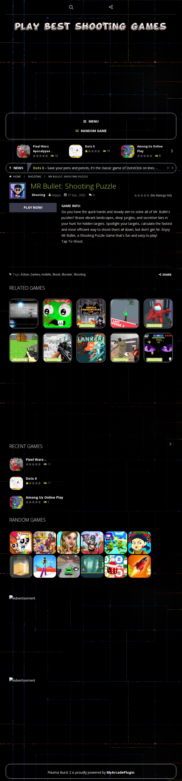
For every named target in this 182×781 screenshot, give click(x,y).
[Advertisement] (91, 71)
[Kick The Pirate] (92, 542)
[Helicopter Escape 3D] (116, 542)
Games (35, 274)
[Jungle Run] (92, 566)
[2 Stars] (139, 195)
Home (17, 176)
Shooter (67, 274)
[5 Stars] (148, 195)
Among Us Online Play (52, 168)
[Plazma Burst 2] (91, 26)
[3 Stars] (142, 195)
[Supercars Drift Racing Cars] (68, 566)
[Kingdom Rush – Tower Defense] (44, 542)
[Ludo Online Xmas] (116, 566)
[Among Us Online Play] (16, 502)
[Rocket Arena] (139, 566)
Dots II (90, 146)
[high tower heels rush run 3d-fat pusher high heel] (44, 566)
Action (25, 274)
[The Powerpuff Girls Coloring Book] (21, 542)
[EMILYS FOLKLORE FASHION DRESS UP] (68, 542)
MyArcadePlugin (120, 772)
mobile (46, 274)
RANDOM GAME (93, 131)
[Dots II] (16, 483)
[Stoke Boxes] (21, 566)
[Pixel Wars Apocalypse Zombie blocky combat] (16, 464)
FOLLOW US (111, 7)
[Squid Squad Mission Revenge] (139, 542)
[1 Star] (135, 195)
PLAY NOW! (33, 207)
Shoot (56, 274)
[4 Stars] (145, 195)
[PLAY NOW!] (23, 151)
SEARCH (71, 7)
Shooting (34, 176)
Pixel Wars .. (36, 459)
